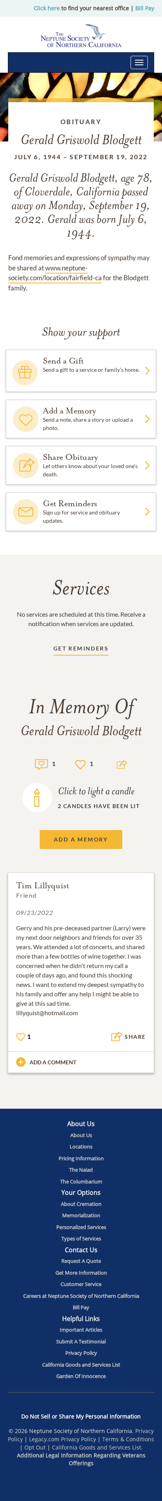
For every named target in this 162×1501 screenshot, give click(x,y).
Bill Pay (144, 8)
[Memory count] (41, 763)
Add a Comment (52, 1062)
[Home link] (81, 35)
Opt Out (35, 1447)
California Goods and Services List (96, 1447)
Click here (47, 8)
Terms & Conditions (128, 1439)
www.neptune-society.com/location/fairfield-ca (55, 273)
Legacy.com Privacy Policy (62, 1439)
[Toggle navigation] (139, 62)
